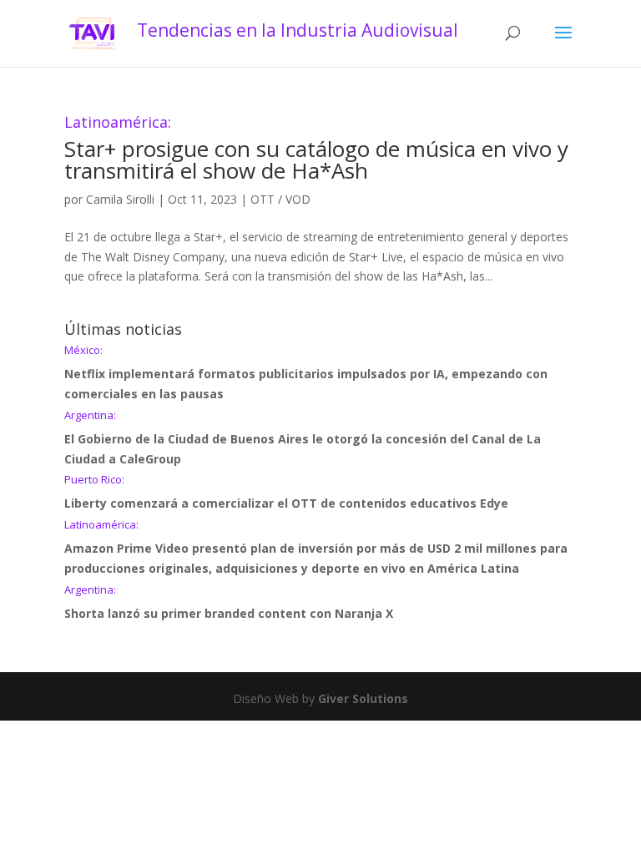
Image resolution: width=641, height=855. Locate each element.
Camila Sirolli (120, 199)
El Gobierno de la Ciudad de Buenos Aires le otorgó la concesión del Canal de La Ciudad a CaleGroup (302, 438)
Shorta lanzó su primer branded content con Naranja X (228, 602)
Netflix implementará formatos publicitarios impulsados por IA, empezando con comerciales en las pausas (306, 373)
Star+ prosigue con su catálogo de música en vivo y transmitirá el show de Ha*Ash (316, 149)
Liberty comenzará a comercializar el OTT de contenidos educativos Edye (286, 492)
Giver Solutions (363, 698)
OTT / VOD (280, 199)
